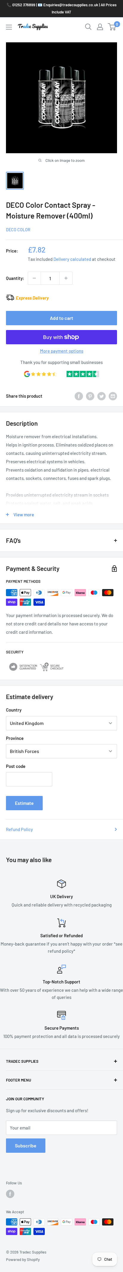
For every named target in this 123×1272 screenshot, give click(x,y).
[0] (112, 26)
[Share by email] (113, 395)
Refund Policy (19, 829)
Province (15, 738)
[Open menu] (9, 27)
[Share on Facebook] (79, 395)
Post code (15, 766)
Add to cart (61, 318)
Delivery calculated (72, 259)
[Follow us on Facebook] (10, 1194)
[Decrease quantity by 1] (34, 278)
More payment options (61, 351)
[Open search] (88, 27)
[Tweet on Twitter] (101, 395)
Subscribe (25, 1145)
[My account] (100, 27)
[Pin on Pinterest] (90, 395)
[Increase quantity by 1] (66, 278)
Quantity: (15, 278)
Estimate (24, 803)
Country (13, 709)
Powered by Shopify (23, 1259)
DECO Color (18, 229)
